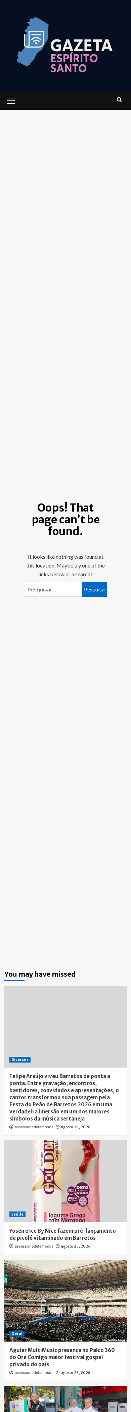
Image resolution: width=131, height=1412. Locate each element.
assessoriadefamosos (34, 1127)
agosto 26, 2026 (75, 1127)
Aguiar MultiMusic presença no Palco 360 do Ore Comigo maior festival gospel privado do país (62, 1357)
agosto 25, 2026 (75, 1246)
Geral (17, 1333)
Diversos (20, 1059)
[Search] (119, 100)
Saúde (17, 1214)
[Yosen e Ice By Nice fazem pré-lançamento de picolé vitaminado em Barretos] (65, 1181)
